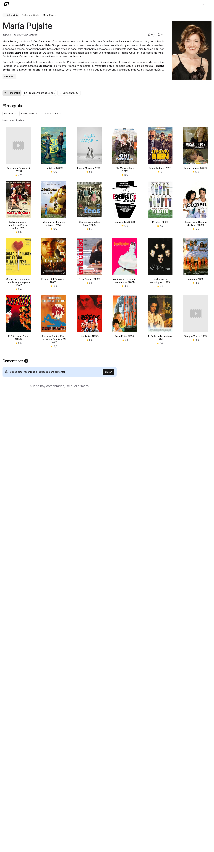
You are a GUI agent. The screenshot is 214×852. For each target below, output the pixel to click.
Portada (26, 15)
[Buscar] (203, 4)
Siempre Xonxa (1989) (195, 336)
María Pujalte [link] (49, 15)
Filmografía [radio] (14, 92)
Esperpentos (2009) (125, 222)
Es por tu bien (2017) (160, 168)
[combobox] (10, 113)
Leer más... (9, 76)
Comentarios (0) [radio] (71, 92)
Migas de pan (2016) (195, 168)
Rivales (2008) (160, 222)
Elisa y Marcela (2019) (89, 168)
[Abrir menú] (208, 4)
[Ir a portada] (6, 4)
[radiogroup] (29, 93)
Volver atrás (12, 15)
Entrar (108, 371)
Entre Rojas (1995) (125, 336)
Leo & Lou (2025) (53, 168)
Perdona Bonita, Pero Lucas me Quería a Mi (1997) (54, 339)
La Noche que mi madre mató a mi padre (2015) (18, 225)
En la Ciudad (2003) (89, 279)
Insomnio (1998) (195, 279)
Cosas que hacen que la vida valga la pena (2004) (18, 282)
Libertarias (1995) (89, 336)
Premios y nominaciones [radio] (41, 92)
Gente (36, 15)
